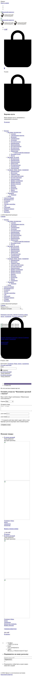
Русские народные (17, 316)
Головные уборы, (9, 520)
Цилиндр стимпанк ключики (11, 528)
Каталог (3, 337)
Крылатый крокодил (7, 674)
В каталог (7, 122)
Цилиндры (7, 525)
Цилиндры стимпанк (10, 624)
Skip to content (5, 3)
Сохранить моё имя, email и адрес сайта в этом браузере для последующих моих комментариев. (15, 420)
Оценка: (3, 401)
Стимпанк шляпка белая (10, 628)
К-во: (2, 366)
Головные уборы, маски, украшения (15, 338)
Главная (3, 216)
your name (3, 413)
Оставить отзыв (5, 404)
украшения (7, 524)
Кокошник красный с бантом (9, 314)
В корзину (7, 534)
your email (3, 416)
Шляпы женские (9, 625)
